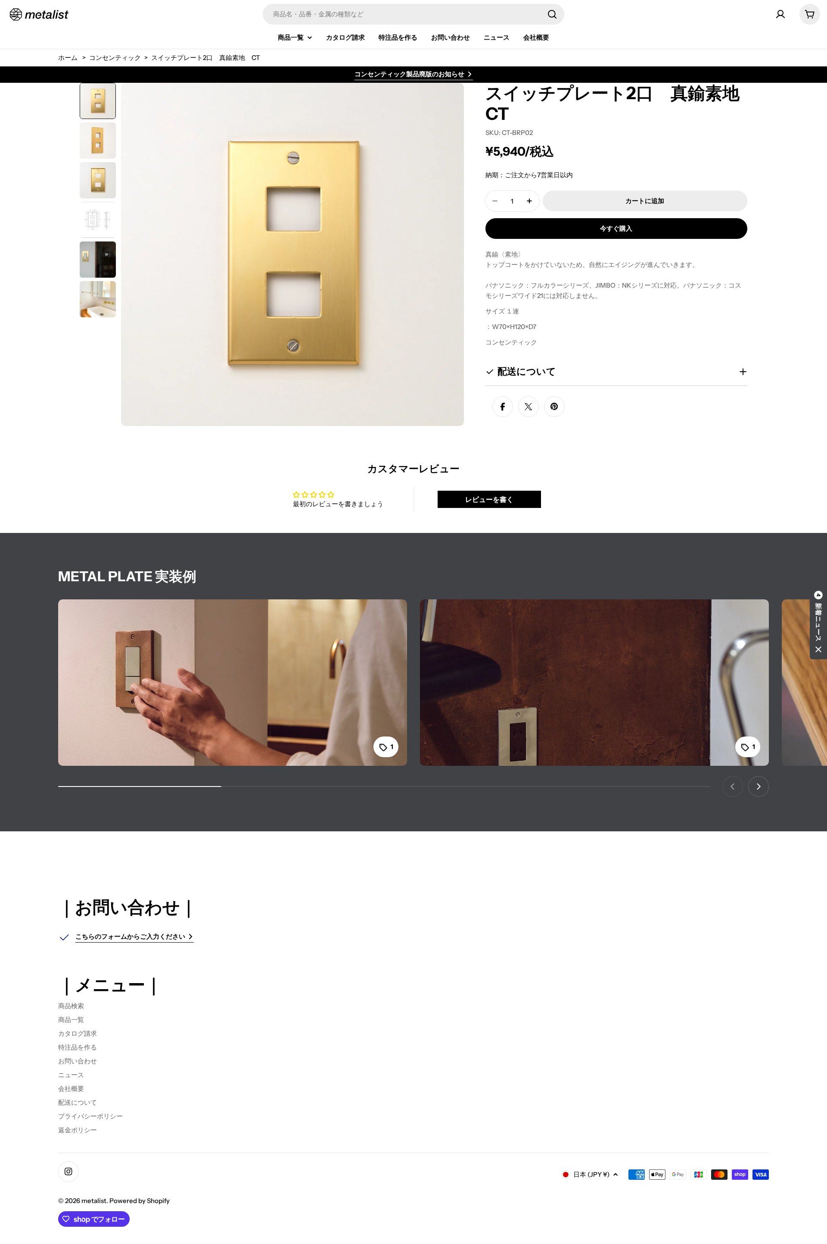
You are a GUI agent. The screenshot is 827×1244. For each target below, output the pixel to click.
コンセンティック (115, 57)
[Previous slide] (732, 786)
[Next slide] (758, 786)
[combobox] (413, 14)
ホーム (68, 57)
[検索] (552, 14)
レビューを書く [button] (489, 499)
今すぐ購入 (616, 228)
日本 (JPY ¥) (591, 1174)
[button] (818, 622)
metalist (93, 1201)
